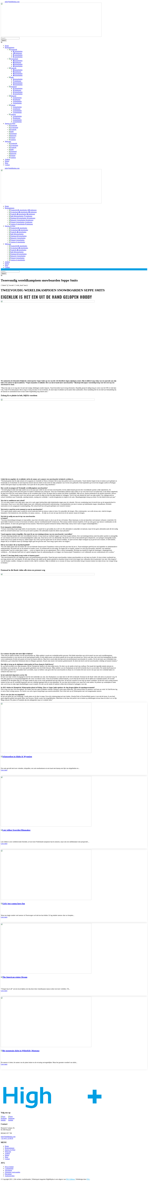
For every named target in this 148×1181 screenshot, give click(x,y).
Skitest (7, 161)
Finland (12, 105)
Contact (7, 165)
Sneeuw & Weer (10, 123)
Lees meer (4, 770)
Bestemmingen (9, 47)
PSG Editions (70, 1179)
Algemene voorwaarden (12, 1172)
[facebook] (4, 1118)
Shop (6, 163)
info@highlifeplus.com (12, 2)
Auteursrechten (9, 1176)
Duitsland (13, 86)
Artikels (7, 159)
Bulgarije (13, 96)
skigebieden (17, 51)
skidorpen (17, 53)
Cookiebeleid (9, 1168)
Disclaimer (8, 1174)
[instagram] (12, 1118)
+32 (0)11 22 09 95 (7, 1138)
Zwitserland (14, 59)
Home (7, 46)
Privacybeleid (9, 1167)
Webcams (8, 141)
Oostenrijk (13, 49)
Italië (12, 77)
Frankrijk (13, 68)
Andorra (13, 114)
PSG (88, 1179)
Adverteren (8, 1170)
